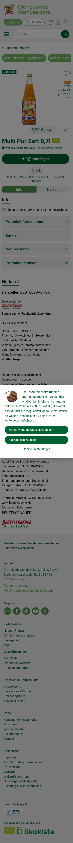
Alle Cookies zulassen (23, 440)
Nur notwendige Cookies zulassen (31, 430)
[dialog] (36, 421)
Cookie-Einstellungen (36, 449)
